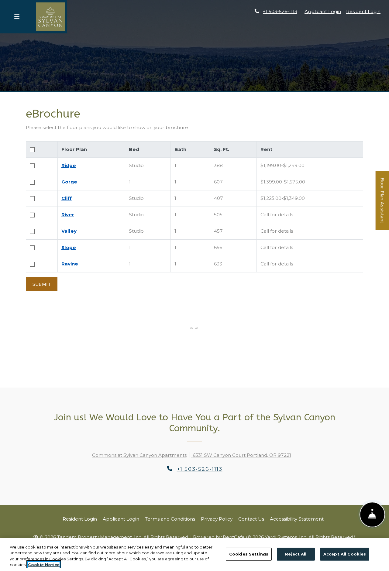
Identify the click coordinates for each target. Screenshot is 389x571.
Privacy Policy (216, 519)
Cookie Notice (44, 564)
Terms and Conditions (170, 519)
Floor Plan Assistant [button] (383, 203)
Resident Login (363, 11)
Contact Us (251, 519)
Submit (42, 284)
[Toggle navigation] (16, 16)
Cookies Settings (248, 554)
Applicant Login (323, 11)
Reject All (295, 554)
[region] (194, 554)
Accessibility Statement (297, 519)
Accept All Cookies (344, 554)
